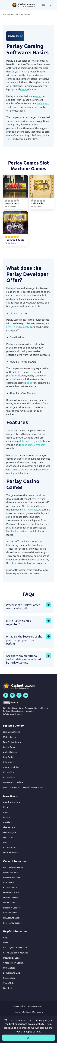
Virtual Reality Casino (13, 962)
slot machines (29, 509)
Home (6, 14)
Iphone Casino (9, 762)
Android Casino (10, 752)
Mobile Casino (9, 736)
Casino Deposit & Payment (15, 952)
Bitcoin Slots (9, 777)
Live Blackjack (9, 832)
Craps (6, 812)
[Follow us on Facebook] (5, 695)
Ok (28, 1037)
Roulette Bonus (10, 912)
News (5, 942)
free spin (40, 444)
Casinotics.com (42, 708)
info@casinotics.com (12, 714)
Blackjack (7, 822)
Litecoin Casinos (10, 897)
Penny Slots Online (11, 877)
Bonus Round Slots (12, 972)
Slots (13, 14)
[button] (47, 5)
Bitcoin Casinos (10, 887)
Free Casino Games (12, 742)
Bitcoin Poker (9, 847)
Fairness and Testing (35, 1006)
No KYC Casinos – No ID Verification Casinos (23, 787)
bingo (29, 74)
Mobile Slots (9, 882)
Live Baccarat (9, 827)
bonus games (27, 444)
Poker (6, 842)
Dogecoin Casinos (11, 907)
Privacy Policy (19, 1006)
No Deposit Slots (11, 872)
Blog (5, 937)
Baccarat (7, 817)
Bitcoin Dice (8, 772)
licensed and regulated (18, 326)
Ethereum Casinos (11, 892)
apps (29, 382)
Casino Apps (9, 747)
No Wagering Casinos (13, 782)
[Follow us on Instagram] (19, 695)
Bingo (6, 807)
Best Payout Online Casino (15, 947)
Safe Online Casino (11, 731)
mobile (24, 89)
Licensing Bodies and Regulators (29, 1012)
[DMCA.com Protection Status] (11, 702)
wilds (21, 441)
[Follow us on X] (12, 695)
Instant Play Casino (12, 957)
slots (9, 138)
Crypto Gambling (11, 767)
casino (40, 74)
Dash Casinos (9, 902)
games (37, 96)
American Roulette (11, 802)
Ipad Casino (8, 757)
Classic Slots (9, 977)
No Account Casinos (12, 917)
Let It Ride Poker (11, 852)
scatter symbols (33, 441)
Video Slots (8, 983)
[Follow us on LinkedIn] (25, 695)
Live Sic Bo (8, 837)
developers (43, 103)
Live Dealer (8, 988)
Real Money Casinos (12, 922)
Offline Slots (9, 967)
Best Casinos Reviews (13, 867)
